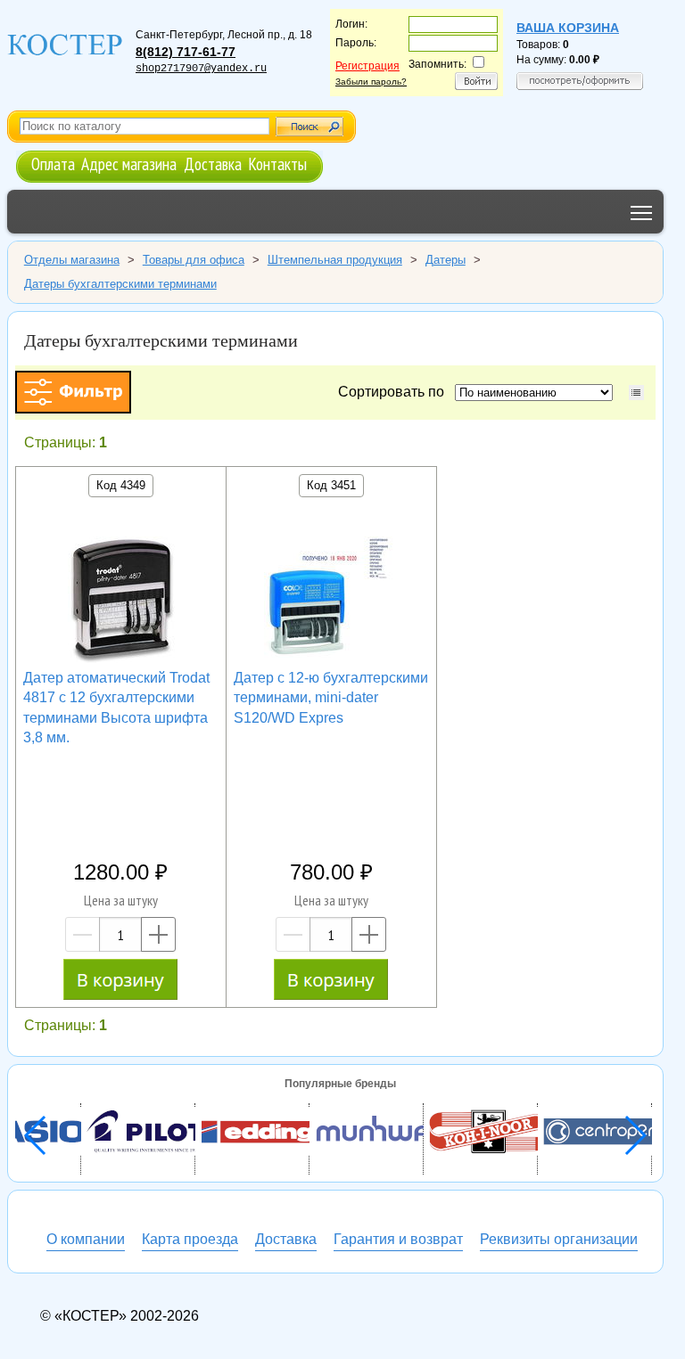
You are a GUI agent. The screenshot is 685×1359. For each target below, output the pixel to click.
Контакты (277, 163)
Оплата (53, 163)
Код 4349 (120, 485)
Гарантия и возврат (398, 1239)
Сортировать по (394, 391)
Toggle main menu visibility (642, 212)
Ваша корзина (567, 27)
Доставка (213, 163)
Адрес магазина (129, 163)
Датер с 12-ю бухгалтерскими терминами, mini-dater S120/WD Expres (331, 697)
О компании (85, 1239)
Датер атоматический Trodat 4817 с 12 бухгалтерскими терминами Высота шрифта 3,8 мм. (116, 707)
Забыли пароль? (371, 81)
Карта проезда (190, 1239)
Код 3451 (331, 485)
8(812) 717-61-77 (185, 52)
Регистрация (367, 66)
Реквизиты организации (559, 1239)
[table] (636, 392)
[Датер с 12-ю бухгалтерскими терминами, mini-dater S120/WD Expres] (331, 598)
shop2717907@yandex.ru (201, 68)
